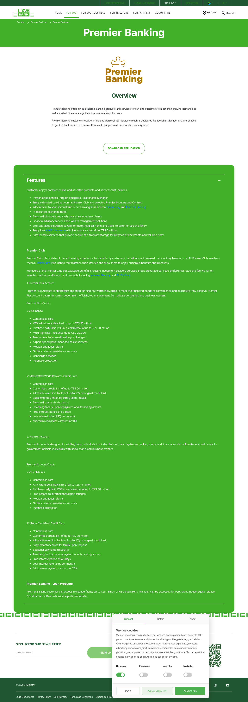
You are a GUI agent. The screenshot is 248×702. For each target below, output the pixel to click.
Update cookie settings (108, 696)
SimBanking (113, 207)
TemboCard (43, 263)
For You (20, 22)
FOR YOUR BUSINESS (93, 12)
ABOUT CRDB (163, 12)
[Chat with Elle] (226, 680)
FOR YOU (71, 12)
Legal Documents (25, 696)
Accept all (190, 690)
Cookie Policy (60, 696)
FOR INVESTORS (119, 12)
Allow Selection (157, 690)
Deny (128, 690)
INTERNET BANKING (115, 3)
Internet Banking (136, 207)
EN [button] (224, 3)
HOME (58, 12)
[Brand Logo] (32, 12)
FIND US (211, 12)
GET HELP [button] (169, 3)
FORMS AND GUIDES (144, 3)
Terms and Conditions (81, 696)
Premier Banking (38, 22)
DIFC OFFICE (192, 3)
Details (160, 619)
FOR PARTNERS (142, 12)
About (193, 619)
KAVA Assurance (55, 230)
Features (36, 180)
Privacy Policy (44, 696)
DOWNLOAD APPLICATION (124, 148)
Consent (128, 619)
